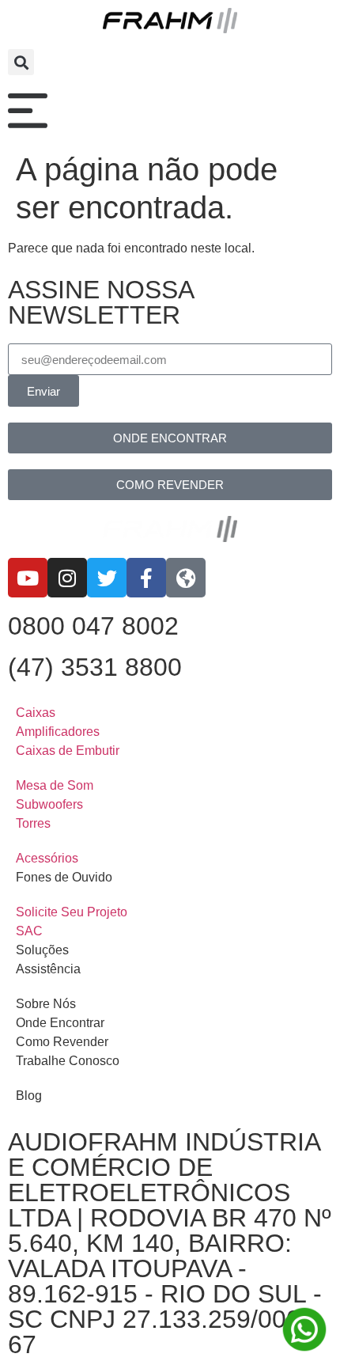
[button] (21, 62)
